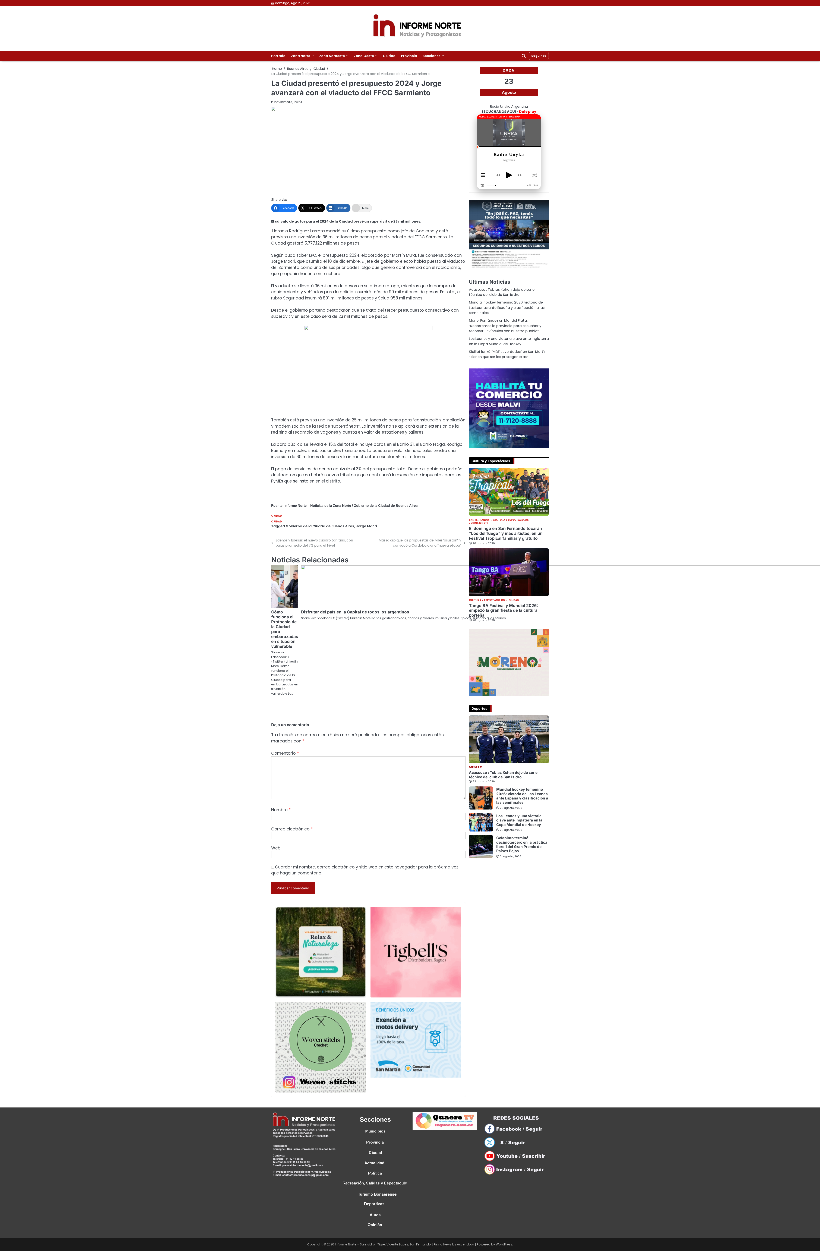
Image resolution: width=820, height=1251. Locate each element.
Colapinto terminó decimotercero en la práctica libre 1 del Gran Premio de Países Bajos (521, 844)
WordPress (504, 1244)
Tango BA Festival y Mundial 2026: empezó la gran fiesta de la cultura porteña (503, 610)
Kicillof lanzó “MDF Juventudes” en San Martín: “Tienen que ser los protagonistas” (508, 354)
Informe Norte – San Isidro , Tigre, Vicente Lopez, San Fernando (383, 1244)
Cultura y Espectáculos (511, 520)
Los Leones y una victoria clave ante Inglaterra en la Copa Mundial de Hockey (509, 341)
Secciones (432, 56)
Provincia (409, 56)
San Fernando (479, 520)
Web (276, 848)
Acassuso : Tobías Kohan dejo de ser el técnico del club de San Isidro (502, 292)
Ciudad (389, 56)
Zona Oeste (364, 56)
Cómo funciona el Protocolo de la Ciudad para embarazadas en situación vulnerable (284, 629)
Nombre (281, 810)
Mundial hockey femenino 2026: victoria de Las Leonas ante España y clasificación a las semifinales (507, 307)
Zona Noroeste (332, 56)
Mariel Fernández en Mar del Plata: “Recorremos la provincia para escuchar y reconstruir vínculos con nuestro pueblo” (505, 325)
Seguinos (538, 56)
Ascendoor (465, 1244)
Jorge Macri (366, 526)
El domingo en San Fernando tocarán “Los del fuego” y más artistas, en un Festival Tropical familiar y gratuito (506, 533)
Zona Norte (300, 56)
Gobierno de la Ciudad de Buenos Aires (320, 526)
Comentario (285, 753)
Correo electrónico (292, 829)
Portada (278, 56)
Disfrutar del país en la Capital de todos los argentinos (355, 612)
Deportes (476, 767)
